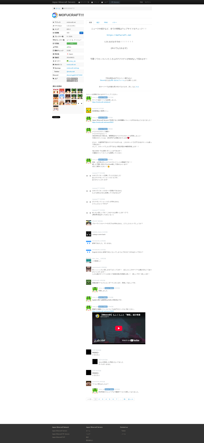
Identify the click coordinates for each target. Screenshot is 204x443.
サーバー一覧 (84, 2)
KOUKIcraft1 (95, 280)
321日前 (102, 173)
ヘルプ (105, 2)
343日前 (102, 188)
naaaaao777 (96, 173)
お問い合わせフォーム (117, 80)
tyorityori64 (95, 108)
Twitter (123, 431)
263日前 (110, 159)
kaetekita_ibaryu (97, 232)
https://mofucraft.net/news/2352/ (103, 311)
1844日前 (102, 381)
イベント (96, 2)
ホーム (88, 431)
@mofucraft (71, 71)
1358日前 (104, 267)
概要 (90, 22)
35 (124, 399)
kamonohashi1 (96, 267)
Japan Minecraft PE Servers (60, 434)
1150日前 (103, 249)
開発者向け (89, 440)
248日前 (110, 129)
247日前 (110, 117)
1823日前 (117, 389)
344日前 (102, 210)
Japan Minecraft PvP (58, 437)
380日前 (100, 221)
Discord (102, 80)
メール (123, 434)
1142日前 (105, 232)
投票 (81, 32)
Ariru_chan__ (96, 258)
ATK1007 (95, 221)
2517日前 (110, 97)
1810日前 (98, 350)
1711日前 (110, 297)
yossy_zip (72, 61)
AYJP (93, 350)
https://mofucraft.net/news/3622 (102, 122)
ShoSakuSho (96, 241)
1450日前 (102, 280)
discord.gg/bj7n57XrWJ (74, 75)
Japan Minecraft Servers (63, 2)
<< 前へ (90, 399)
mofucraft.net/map (73, 68)
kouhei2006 (95, 381)
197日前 (101, 108)
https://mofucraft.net (119, 35)
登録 (141, 2)
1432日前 (117, 288)
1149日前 (103, 241)
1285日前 (103, 258)
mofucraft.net (71, 64)
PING (106, 22)
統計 (98, 22)
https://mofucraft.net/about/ (101, 102)
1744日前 (110, 306)
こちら (137, 86)
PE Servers (115, 2)
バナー (114, 22)
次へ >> (130, 399)
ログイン (148, 2)
